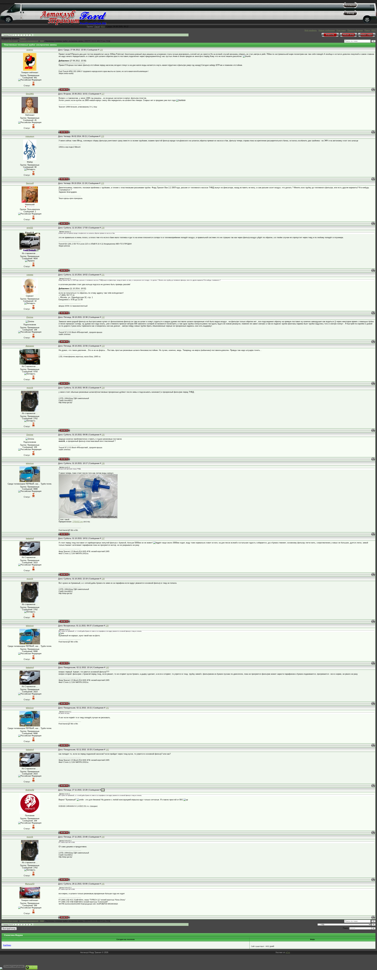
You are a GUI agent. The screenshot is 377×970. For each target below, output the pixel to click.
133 (103, 346)
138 (103, 579)
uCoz (288, 952)
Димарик (30, 346)
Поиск (367, 30)
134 (103, 388)
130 (102, 228)
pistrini (30, 50)
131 (102, 275)
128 (102, 136)
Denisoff (30, 183)
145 (102, 884)
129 (102, 183)
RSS (103, 26)
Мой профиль (311, 30)
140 (107, 667)
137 (103, 538)
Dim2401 (30, 94)
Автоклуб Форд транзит (9, 41)
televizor (30, 463)
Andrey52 (29, 790)
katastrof (30, 538)
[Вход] (350, 15)
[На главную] (73, 24)
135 (103, 435)
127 (102, 94)
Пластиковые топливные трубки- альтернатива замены (64, 41)
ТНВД (42, 41)
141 (107, 708)
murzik (30, 388)
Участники (341, 30)
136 (103, 463)
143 (102, 790)
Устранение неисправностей (28, 41)
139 (107, 626)
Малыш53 (29, 884)
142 (107, 750)
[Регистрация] (350, 7)
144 (102, 837)
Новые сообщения (327, 30)
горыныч (29, 136)
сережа (30, 275)
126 (101, 50)
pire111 (30, 228)
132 (103, 317)
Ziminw (29, 317)
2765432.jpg (77, 522)
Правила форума (355, 30)
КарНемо (23, 38)
